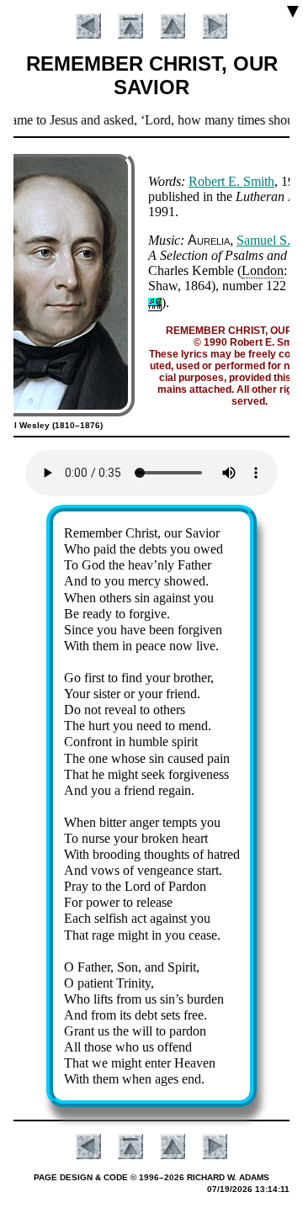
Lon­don (263, 270)
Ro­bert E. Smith (231, 181)
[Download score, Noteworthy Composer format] (155, 302)
